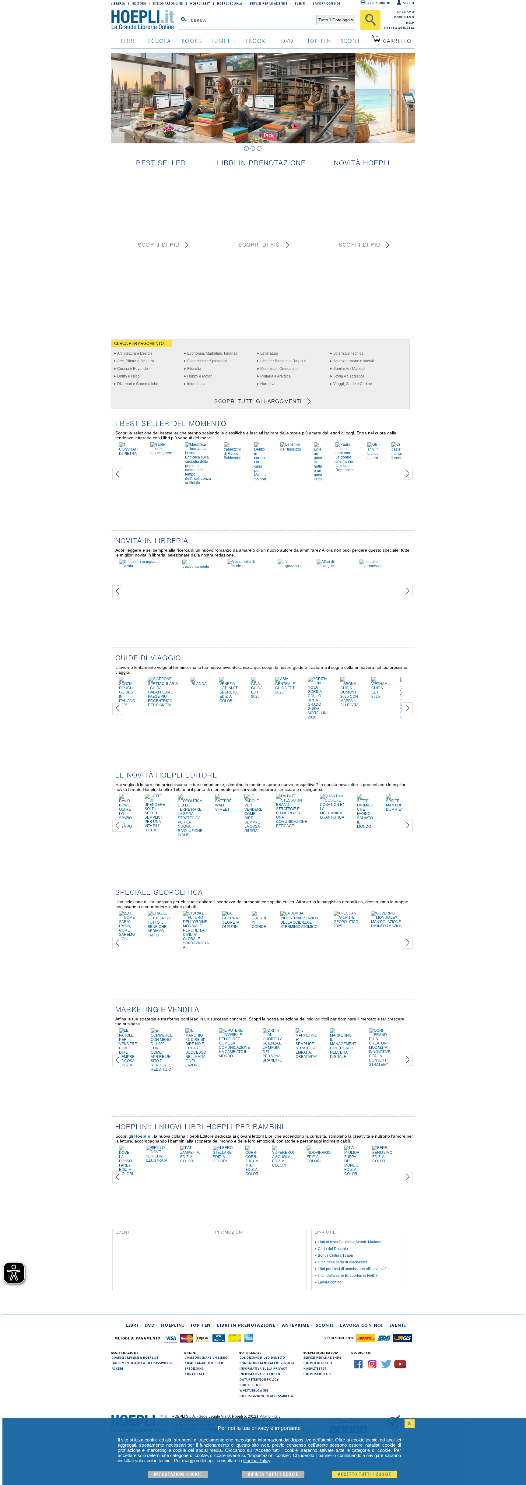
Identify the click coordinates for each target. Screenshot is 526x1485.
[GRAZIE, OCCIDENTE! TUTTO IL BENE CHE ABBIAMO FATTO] (159, 935)
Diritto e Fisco (128, 376)
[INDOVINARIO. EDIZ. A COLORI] (319, 1161)
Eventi (300, 3)
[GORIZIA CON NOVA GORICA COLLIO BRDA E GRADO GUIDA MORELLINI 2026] (318, 717)
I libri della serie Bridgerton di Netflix (347, 1275)
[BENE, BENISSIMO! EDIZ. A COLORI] (382, 1161)
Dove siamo (404, 17)
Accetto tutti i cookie (364, 1474)
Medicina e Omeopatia (279, 369)
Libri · (134, 1325)
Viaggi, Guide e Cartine (352, 384)
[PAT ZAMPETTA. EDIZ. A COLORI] (190, 1161)
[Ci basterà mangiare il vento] (399, 458)
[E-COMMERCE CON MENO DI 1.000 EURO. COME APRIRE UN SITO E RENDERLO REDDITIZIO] (162, 1069)
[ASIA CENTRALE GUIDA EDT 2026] (285, 692)
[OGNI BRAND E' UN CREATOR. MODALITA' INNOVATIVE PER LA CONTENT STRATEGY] (379, 1064)
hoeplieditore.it (317, 1363)
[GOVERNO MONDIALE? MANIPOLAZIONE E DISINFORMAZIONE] (388, 926)
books (192, 40)
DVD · (151, 1325)
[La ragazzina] (291, 566)
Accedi (408, 3)
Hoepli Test (200, 3)
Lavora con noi (330, 1282)
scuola (159, 40)
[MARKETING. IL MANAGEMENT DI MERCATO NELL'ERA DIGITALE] (343, 1057)
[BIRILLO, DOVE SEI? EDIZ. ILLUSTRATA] (156, 1160)
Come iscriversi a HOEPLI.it (135, 1357)
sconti (351, 40)
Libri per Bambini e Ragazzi (283, 361)
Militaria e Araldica (275, 376)
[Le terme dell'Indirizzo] (290, 449)
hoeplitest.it (314, 1368)
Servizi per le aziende (268, 3)
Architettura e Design (134, 353)
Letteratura (269, 353)
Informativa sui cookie (260, 1374)
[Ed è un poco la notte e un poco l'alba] (318, 479)
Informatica (196, 384)
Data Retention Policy (259, 1379)
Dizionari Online (168, 3)
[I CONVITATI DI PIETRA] (128, 453)
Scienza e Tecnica (348, 353)
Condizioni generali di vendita (267, 1363)
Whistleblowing (254, 1390)
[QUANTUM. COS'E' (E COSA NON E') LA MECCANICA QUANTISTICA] (332, 817)
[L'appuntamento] (198, 566)
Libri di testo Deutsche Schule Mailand (349, 1242)
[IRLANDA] (199, 684)
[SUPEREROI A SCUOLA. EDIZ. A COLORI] (283, 1165)
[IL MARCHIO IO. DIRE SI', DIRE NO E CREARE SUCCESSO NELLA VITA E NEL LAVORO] (195, 1065)
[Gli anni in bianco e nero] (373, 458)
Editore (139, 3)
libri (128, 40)
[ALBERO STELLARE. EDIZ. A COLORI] (223, 1161)
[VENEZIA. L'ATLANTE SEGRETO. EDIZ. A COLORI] (228, 701)
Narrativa (267, 384)
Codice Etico (251, 1385)
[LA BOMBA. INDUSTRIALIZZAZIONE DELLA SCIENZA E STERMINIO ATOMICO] (300, 927)
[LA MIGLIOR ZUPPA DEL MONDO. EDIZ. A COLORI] (351, 1174)
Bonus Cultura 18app (335, 1255)
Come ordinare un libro (206, 1357)
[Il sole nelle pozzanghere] (161, 453)
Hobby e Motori (199, 376)
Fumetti (224, 40)
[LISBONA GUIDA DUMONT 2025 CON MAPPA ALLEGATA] (349, 705)
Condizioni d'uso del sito (262, 1357)
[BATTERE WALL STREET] (223, 809)
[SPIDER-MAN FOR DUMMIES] (394, 809)
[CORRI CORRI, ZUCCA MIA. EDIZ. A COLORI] (252, 1174)
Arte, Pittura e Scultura (135, 361)
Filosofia (194, 369)
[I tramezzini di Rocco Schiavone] (232, 458)
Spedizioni (194, 1368)
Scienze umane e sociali (353, 361)
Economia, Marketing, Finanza (212, 353)
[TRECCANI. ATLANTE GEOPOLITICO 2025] (346, 926)
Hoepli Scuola (229, 3)
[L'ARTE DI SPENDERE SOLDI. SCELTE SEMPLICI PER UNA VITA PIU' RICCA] (155, 830)
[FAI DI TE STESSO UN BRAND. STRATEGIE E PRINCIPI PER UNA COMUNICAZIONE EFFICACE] (291, 826)
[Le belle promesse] (377, 566)
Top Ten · (202, 1325)
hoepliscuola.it (317, 1374)
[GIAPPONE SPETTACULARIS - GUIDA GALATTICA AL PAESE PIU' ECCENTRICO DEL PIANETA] (163, 705)
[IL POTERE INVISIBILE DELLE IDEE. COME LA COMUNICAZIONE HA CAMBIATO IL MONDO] (234, 1056)
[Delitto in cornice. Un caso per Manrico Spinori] (261, 479)
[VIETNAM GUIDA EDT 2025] (379, 696)
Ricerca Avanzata (399, 28)
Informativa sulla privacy (263, 1368)
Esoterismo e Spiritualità (207, 361)
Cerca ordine (379, 3)
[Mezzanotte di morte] (246, 566)
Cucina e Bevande (132, 369)
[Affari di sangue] (332, 566)
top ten (319, 40)
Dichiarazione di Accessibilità (266, 1396)
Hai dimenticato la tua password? (142, 1363)
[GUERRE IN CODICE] (260, 927)
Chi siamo (405, 11)
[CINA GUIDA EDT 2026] (256, 696)
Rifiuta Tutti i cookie (273, 1474)
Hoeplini (143, 1136)
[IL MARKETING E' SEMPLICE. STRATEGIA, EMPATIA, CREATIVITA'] (306, 1057)
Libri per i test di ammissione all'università (352, 1269)
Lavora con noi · (363, 1325)
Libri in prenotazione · (248, 1325)
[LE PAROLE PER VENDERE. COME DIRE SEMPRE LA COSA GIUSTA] (253, 831)
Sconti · (326, 1325)
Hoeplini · (174, 1325)
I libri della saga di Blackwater (342, 1262)
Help (410, 22)
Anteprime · (297, 1325)
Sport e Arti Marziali (349, 369)
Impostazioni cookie (178, 1474)
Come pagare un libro (204, 1363)
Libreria (118, 3)
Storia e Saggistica (348, 376)
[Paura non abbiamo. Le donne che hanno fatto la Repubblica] (345, 470)
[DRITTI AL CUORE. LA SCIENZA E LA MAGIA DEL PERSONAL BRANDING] (273, 1060)
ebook (255, 40)
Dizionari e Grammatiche (137, 384)
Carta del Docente (333, 1249)
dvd (287, 40)
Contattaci (194, 1374)
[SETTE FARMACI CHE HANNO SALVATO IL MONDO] (365, 826)
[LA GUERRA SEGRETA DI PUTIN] (230, 927)
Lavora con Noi (326, 3)
